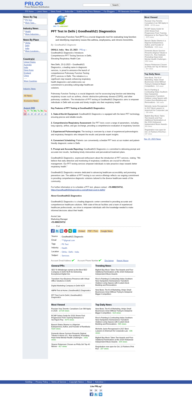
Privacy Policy (42, 382)
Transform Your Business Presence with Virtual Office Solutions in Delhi (70, 280)
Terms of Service (58, 382)
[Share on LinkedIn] (61, 231)
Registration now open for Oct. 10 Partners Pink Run (155, 131)
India (27, 48)
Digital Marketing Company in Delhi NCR (68, 286)
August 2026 (29, 108)
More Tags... (30, 23)
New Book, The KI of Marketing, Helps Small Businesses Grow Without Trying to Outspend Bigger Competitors (113, 292)
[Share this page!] (96, 395)
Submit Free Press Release (88, 11)
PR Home (29, 11)
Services (65, 256)
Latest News (42, 11)
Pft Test (28, 20)
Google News (106, 231)
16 (45, 114)
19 (35, 114)
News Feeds (56, 11)
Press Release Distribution (37, 7)
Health (28, 31)
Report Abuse (122, 260)
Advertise (99, 382)
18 (39, 114)
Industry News (29, 89)
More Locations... (32, 51)
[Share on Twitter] (57, 231)
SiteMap (28, 382)
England (27, 73)
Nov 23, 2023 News (152, 139)
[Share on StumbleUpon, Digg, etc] (70, 231)
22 (25, 114)
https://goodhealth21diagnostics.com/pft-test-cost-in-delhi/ (78, 190)
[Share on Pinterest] (66, 231)
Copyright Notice (76, 382)
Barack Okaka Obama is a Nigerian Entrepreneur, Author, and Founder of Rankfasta (70, 326)
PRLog (82, 50)
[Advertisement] (118, 70)
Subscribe (69, 11)
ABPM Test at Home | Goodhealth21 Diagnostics (71, 290)
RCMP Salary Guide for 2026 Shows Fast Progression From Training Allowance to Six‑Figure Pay (68, 318)
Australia (28, 65)
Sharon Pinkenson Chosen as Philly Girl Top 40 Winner (156, 66)
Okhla (27, 43)
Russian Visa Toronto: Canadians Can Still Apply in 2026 (156, 23)
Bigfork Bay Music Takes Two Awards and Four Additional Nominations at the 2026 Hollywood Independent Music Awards (114, 272)
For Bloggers (109, 11)
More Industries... (32, 34)
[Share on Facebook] (53, 231)
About (89, 382)
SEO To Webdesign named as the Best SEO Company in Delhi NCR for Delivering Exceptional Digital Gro (69, 272)
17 (42, 114)
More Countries (30, 81)
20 (32, 114)
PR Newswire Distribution (129, 11)
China (26, 76)
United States (30, 62)
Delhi (27, 45)
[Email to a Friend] (74, 231)
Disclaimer (109, 260)
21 (28, 114)
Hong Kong (28, 70)
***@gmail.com (68, 240)
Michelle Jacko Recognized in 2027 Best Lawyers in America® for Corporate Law (112, 330)
